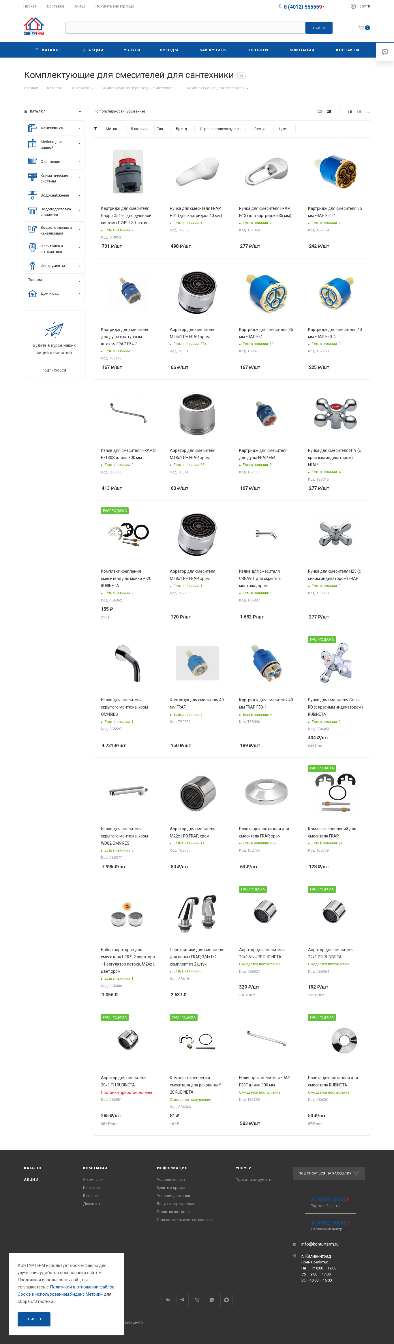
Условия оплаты (172, 1179)
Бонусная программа (175, 1204)
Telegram (182, 1300)
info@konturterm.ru (320, 1244)
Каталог (33, 1168)
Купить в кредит (171, 1187)
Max (226, 1300)
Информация (172, 1168)
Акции (31, 1179)
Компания (95, 1168)
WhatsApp (212, 1300)
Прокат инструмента (254, 1179)
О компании (93, 1179)
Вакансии (91, 1195)
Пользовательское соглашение (185, 1220)
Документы (93, 1204)
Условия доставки (173, 1195)
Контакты (92, 1187)
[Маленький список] (320, 111)
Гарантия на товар (173, 1212)
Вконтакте (168, 1300)
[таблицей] (368, 111)
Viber (197, 1300)
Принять (34, 1319)
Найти (319, 28)
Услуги (244, 1168)
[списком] (359, 111)
